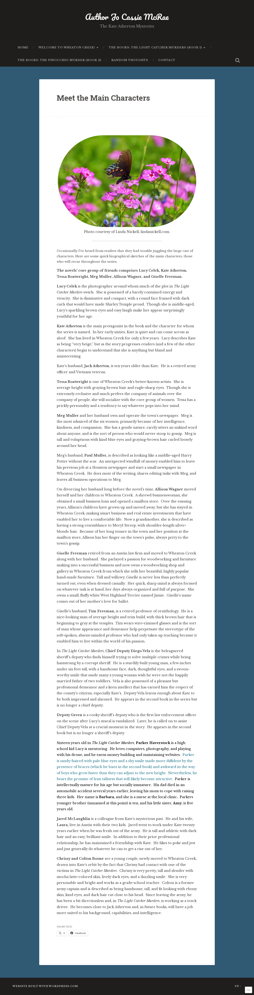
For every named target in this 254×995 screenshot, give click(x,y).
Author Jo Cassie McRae (127, 16)
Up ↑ (238, 986)
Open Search (237, 60)
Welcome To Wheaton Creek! (66, 47)
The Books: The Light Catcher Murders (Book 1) (155, 47)
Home (23, 47)
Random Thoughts (129, 60)
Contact (166, 60)
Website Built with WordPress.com (45, 986)
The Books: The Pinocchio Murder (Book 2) (59, 60)
